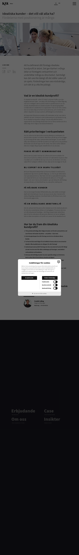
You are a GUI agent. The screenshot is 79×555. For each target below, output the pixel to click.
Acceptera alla (29, 278)
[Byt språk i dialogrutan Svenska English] (58, 261)
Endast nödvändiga (49, 278)
